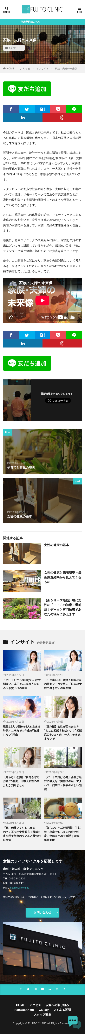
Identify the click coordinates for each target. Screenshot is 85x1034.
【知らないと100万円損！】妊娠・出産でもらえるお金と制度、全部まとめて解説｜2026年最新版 (62, 833)
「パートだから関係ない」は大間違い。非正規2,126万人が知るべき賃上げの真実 (22, 684)
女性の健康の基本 (56, 545)
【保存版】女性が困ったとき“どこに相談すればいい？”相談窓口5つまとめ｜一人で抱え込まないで (63, 732)
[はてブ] (42, 109)
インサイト (14, 47)
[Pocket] (58, 109)
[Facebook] (11, 109)
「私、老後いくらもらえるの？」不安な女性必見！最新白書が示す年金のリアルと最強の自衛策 (22, 833)
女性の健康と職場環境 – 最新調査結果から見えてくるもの (62, 577)
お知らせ (25, 68)
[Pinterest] (62, 117)
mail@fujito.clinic (19, 887)
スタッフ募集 (42, 1014)
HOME (10, 68)
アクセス (35, 1005)
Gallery (44, 1009)
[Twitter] (26, 109)
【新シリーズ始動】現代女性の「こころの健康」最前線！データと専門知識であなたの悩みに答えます (62, 607)
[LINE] (74, 109)
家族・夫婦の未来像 (66, 68)
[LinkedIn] (22, 117)
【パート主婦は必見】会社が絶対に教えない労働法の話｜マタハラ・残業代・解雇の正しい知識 (63, 783)
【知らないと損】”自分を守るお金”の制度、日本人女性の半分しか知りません (21, 781)
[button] (74, 1023)
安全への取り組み (57, 1005)
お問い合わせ (42, 912)
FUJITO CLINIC (37, 1023)
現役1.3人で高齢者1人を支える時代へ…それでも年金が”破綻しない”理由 (21, 730)
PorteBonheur (24, 1009)
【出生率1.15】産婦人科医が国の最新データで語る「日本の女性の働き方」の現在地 (63, 684)
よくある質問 (62, 1009)
